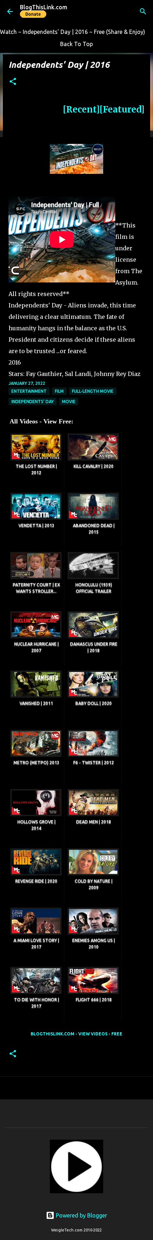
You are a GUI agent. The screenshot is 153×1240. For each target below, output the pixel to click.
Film (59, 391)
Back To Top (76, 44)
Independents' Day (32, 401)
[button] (13, 82)
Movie (68, 401)
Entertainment (29, 391)
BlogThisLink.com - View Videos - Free (76, 1033)
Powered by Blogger (80, 1215)
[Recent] (81, 109)
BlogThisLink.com (43, 7)
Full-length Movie (93, 391)
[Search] (143, 11)
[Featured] (122, 109)
